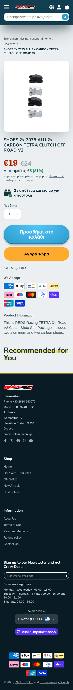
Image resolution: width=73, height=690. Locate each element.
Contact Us (11, 544)
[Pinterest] (18, 440)
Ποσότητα (10, 205)
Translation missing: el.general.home (27, 38)
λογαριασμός (59, 7)
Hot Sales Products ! (17, 473)
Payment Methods (16, 531)
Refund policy (13, 537)
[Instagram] (25, 440)
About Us (10, 518)
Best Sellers (12, 492)
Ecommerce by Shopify (54, 682)
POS (30, 682)
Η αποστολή (56, 176)
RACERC (21, 682)
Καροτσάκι (66, 7)
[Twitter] (12, 440)
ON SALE (10, 479)
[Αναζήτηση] (65, 17)
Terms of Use (12, 524)
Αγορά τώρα (36, 254)
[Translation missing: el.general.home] (25, 7)
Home (8, 466)
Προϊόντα (9, 43)
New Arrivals (12, 485)
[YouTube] (31, 440)
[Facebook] (5, 440)
